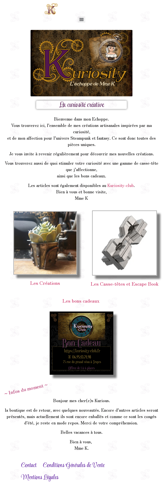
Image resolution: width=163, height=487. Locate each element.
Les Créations (45, 282)
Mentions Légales (40, 478)
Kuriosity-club (120, 185)
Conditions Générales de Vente (73, 465)
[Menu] (81, 19)
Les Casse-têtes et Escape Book (125, 283)
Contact (29, 465)
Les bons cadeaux (81, 300)
